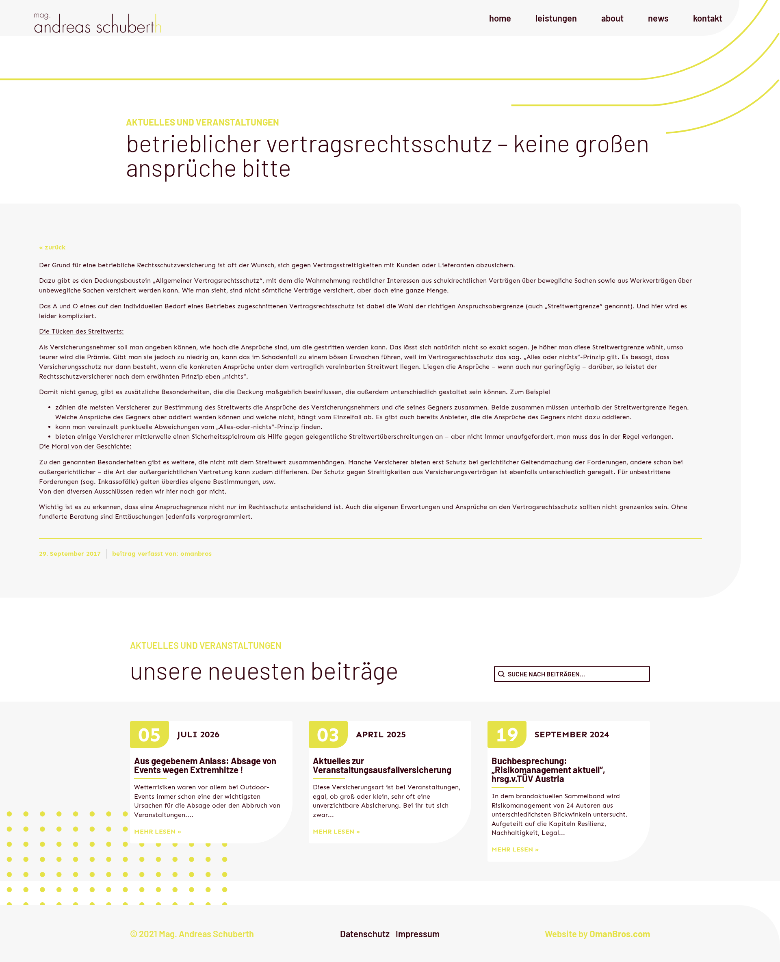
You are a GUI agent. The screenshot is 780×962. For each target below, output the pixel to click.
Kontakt (707, 18)
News (658, 18)
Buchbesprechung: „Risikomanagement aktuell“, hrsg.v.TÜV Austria (548, 769)
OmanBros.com (619, 933)
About (612, 18)
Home (500, 18)
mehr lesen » (157, 831)
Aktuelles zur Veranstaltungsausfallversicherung (382, 765)
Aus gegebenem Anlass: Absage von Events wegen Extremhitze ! (205, 765)
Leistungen (556, 18)
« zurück (52, 247)
